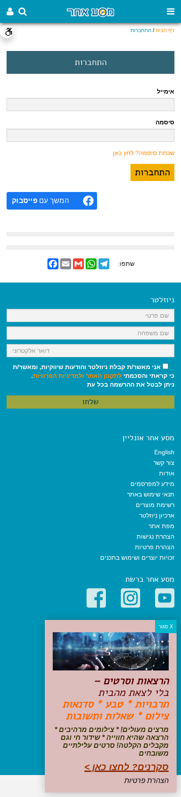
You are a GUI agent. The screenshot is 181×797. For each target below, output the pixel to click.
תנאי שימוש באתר (150, 494)
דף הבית (165, 30)
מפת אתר (161, 525)
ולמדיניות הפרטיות (58, 375)
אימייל (165, 91)
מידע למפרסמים (152, 483)
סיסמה (165, 122)
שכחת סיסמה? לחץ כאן (143, 152)
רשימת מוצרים (155, 504)
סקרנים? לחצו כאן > (126, 767)
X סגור (166, 626)
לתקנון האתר (104, 375)
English (164, 452)
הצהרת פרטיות (154, 547)
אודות (166, 473)
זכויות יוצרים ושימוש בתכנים (137, 557)
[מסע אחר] (90, 12)
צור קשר (163, 462)
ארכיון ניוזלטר (156, 515)
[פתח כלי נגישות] (6, 31)
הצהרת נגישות (155, 536)
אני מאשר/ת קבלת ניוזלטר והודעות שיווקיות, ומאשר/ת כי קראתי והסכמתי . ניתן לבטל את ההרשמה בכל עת (93, 375)
